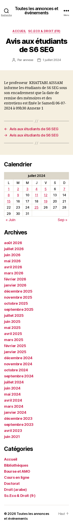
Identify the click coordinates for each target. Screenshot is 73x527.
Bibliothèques (16, 465)
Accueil (19, 31)
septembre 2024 (18, 376)
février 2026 (15, 279)
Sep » (62, 220)
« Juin (10, 220)
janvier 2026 (15, 285)
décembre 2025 (18, 291)
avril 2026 (13, 267)
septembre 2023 (18, 424)
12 (45, 195)
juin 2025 (12, 321)
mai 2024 (12, 394)
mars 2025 (13, 340)
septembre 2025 (18, 309)
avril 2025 (13, 334)
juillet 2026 (14, 249)
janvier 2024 (15, 412)
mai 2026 (12, 261)
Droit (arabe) (15, 489)
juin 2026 (12, 255)
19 (45, 201)
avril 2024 (13, 400)
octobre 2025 (16, 303)
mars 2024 (13, 406)
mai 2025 (12, 327)
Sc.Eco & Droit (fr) (44, 31)
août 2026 (13, 243)
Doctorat (12, 483)
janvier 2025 (15, 352)
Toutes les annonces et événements (36, 10)
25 (36, 207)
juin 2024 (12, 388)
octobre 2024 (16, 370)
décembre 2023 (18, 418)
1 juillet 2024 (52, 60)
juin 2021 (12, 437)
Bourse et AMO (17, 471)
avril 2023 (13, 430)
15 (8, 201)
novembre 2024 (18, 364)
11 (36, 195)
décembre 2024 (18, 358)
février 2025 (15, 346)
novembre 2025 (18, 297)
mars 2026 (13, 273)
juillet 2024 (14, 382)
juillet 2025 (14, 315)
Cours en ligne (16, 477)
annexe (28, 60)
